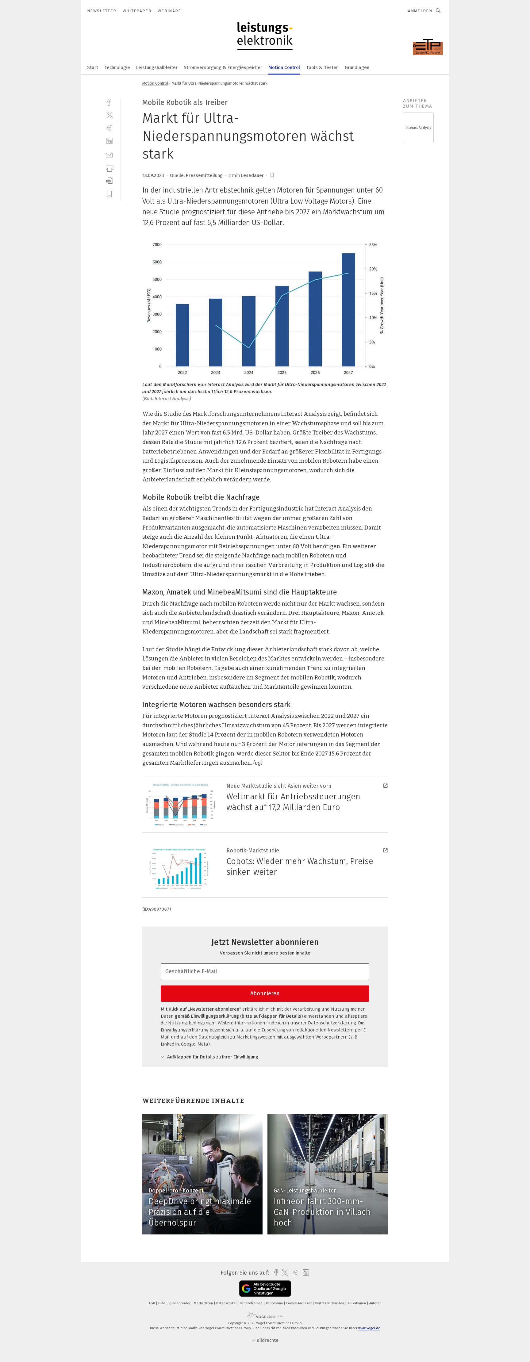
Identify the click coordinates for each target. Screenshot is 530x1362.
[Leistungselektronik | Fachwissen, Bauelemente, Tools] (92, 67)
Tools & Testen (322, 67)
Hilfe (162, 1303)
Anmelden (420, 10)
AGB (152, 1303)
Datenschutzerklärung (332, 1023)
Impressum (275, 1303)
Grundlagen (357, 67)
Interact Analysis (418, 128)
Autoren (375, 1303)
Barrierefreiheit (251, 1303)
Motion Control (284, 67)
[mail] (109, 154)
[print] (109, 167)
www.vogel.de (369, 1328)
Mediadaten (204, 1303)
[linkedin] (109, 141)
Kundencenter (180, 1303)
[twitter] (109, 115)
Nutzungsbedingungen (192, 1023)
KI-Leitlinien (357, 1303)
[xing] (109, 128)
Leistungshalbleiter (157, 67)
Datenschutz (226, 1303)
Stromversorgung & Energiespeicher (223, 67)
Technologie (117, 67)
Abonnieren (265, 993)
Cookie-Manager (299, 1303)
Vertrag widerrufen (330, 1303)
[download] (109, 181)
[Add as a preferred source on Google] (265, 1288)
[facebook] (109, 101)
